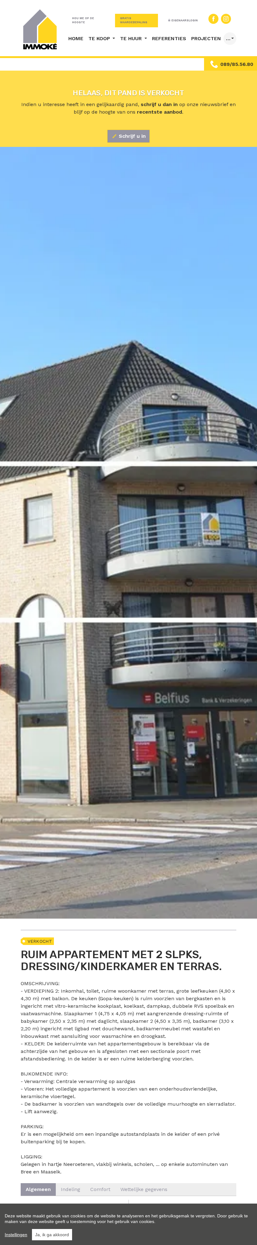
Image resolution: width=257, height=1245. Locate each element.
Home (75, 38)
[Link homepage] (40, 29)
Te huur (131, 38)
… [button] (228, 38)
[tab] (38, 1189)
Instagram (226, 19)
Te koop (100, 38)
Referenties (169, 38)
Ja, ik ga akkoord (52, 1234)
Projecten (206, 38)
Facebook (213, 19)
